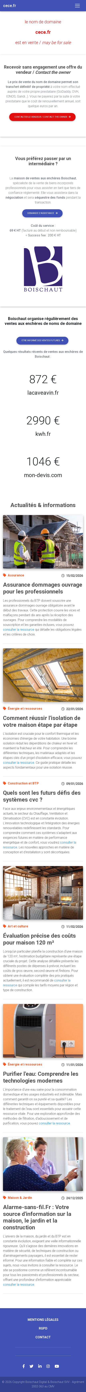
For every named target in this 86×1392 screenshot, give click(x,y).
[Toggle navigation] (77, 5)
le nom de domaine (43, 21)
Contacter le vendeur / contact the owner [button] (40, 117)
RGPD (43, 1328)
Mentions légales (43, 1320)
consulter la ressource (18, 629)
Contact (43, 1337)
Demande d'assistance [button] (40, 213)
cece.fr (43, 32)
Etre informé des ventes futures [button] (41, 340)
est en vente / (43, 42)
